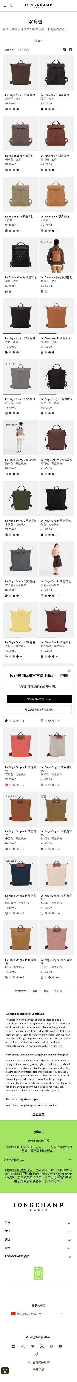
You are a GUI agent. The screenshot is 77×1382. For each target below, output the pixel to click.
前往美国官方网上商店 (39, 699)
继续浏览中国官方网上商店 (39, 709)
